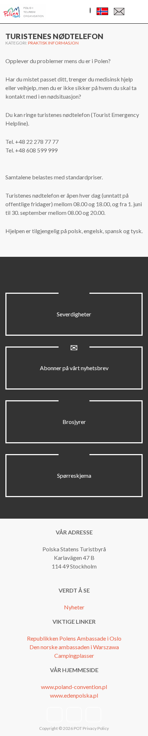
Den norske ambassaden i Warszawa (74, 646)
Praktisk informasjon (53, 43)
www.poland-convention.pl (74, 686)
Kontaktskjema (119, 13)
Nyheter (74, 607)
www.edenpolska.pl (74, 695)
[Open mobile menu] (137, 12)
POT (77, 728)
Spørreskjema (74, 475)
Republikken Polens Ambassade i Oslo (74, 638)
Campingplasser (74, 655)
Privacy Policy (96, 728)
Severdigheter (74, 314)
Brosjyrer (74, 421)
